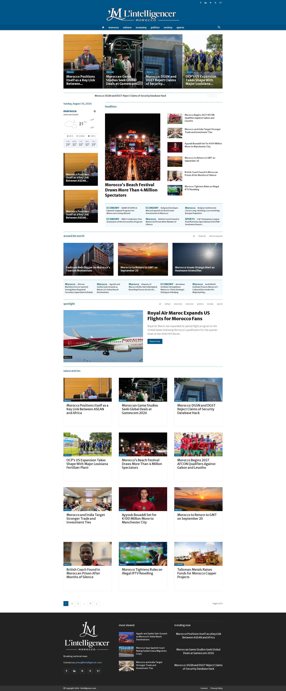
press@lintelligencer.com (89, 662)
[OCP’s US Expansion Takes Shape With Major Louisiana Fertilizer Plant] (87, 444)
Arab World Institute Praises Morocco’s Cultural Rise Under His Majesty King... (205, 288)
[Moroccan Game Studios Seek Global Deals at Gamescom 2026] (143, 390)
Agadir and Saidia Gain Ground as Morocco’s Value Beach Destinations (108, 288)
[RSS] (210, 2)
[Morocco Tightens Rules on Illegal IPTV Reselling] (174, 190)
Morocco (113, 27)
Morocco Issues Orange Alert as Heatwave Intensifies (195, 269)
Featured (202, 236)
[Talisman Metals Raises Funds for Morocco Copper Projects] (198, 554)
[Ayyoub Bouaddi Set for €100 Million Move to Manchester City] (174, 147)
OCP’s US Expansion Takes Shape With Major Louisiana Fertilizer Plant (132, 95)
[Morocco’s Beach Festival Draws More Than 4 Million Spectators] (143, 444)
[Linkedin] (205, 2)
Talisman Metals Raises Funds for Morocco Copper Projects (196, 573)
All (194, 236)
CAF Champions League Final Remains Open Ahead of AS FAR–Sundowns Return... (203, 222)
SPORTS (180, 27)
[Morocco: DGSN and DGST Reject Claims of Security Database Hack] (198, 390)
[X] (215, 2)
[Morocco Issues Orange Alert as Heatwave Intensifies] (197, 259)
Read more (155, 341)
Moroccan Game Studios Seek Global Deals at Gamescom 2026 (140, 409)
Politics (155, 27)
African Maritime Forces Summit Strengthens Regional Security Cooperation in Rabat (79, 288)
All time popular (216, 236)
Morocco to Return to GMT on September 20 (139, 269)
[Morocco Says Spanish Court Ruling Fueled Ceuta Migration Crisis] (126, 651)
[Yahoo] (220, 2)
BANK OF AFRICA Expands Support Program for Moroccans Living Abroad (122, 211)
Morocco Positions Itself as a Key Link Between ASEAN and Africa (87, 409)
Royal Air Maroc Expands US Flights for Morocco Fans (178, 315)
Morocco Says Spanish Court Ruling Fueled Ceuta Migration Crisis (151, 651)
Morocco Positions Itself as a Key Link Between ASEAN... (78, 177)
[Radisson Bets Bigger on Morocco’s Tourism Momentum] (88, 259)
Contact (204, 688)
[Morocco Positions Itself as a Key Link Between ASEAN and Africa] (80, 169)
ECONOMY (141, 27)
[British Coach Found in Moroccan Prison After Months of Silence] (174, 176)
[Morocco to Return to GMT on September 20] (174, 161)
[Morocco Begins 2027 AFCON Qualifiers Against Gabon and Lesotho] (174, 118)
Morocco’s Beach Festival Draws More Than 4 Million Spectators (131, 190)
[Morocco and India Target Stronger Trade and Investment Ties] (174, 133)
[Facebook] (200, 2)
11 (90, 603)
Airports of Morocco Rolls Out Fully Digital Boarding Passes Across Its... (143, 287)
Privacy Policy (217, 688)
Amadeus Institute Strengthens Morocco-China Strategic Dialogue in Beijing (173, 288)
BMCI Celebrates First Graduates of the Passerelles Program (124, 220)
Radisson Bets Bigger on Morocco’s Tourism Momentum (88, 269)
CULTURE (127, 27)
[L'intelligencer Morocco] (143, 15)
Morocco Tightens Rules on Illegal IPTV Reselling (142, 571)
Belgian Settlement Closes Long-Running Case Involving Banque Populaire (202, 211)
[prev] (210, 96)
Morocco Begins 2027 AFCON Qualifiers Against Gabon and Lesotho (199, 118)
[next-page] (96, 603)
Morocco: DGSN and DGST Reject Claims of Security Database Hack (196, 409)
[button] (219, 27)
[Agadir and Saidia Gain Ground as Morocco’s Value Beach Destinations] (126, 637)
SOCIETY (168, 27)
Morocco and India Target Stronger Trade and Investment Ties (85, 518)
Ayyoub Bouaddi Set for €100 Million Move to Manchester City (139, 518)
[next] (214, 96)
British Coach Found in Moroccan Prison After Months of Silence (162, 222)
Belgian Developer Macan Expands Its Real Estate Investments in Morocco (162, 211)
